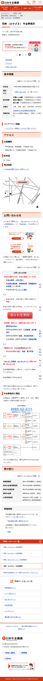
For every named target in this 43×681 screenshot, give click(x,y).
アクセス (8, 63)
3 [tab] (23, 55)
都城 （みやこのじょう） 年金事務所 (15, 559)
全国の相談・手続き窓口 (8, 15)
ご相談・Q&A (27, 8)
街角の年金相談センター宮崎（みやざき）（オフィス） (21, 572)
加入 (18, 351)
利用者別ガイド (10, 588)
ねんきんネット (23, 361)
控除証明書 (32, 339)
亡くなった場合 (21, 290)
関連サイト (21, 629)
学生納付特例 (28, 336)
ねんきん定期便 (10, 361)
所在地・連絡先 (10, 653)
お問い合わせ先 (11, 67)
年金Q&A (23, 224)
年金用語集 (9, 605)
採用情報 (24, 653)
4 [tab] (26, 55)
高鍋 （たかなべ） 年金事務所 (13, 547)
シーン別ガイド (10, 593)
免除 (20, 336)
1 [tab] (17, 55)
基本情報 (8, 60)
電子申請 (30, 351)
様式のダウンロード (16, 8)
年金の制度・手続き (5, 8)
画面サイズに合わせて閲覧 (27, 81)
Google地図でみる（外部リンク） (18, 169)
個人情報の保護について (29, 626)
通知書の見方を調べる (13, 617)
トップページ (5, 13)
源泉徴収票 (23, 283)
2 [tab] (20, 55)
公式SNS (8, 658)
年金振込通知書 (11, 283)
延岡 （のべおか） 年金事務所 (13, 553)
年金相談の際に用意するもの (18, 521)
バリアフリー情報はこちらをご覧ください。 (21, 128)
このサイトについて (12, 626)
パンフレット (9, 611)
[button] (28, 2)
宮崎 (21, 15)
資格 (23, 351)
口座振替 (27, 329)
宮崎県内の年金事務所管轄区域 (24, 110)
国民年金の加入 (11, 326)
